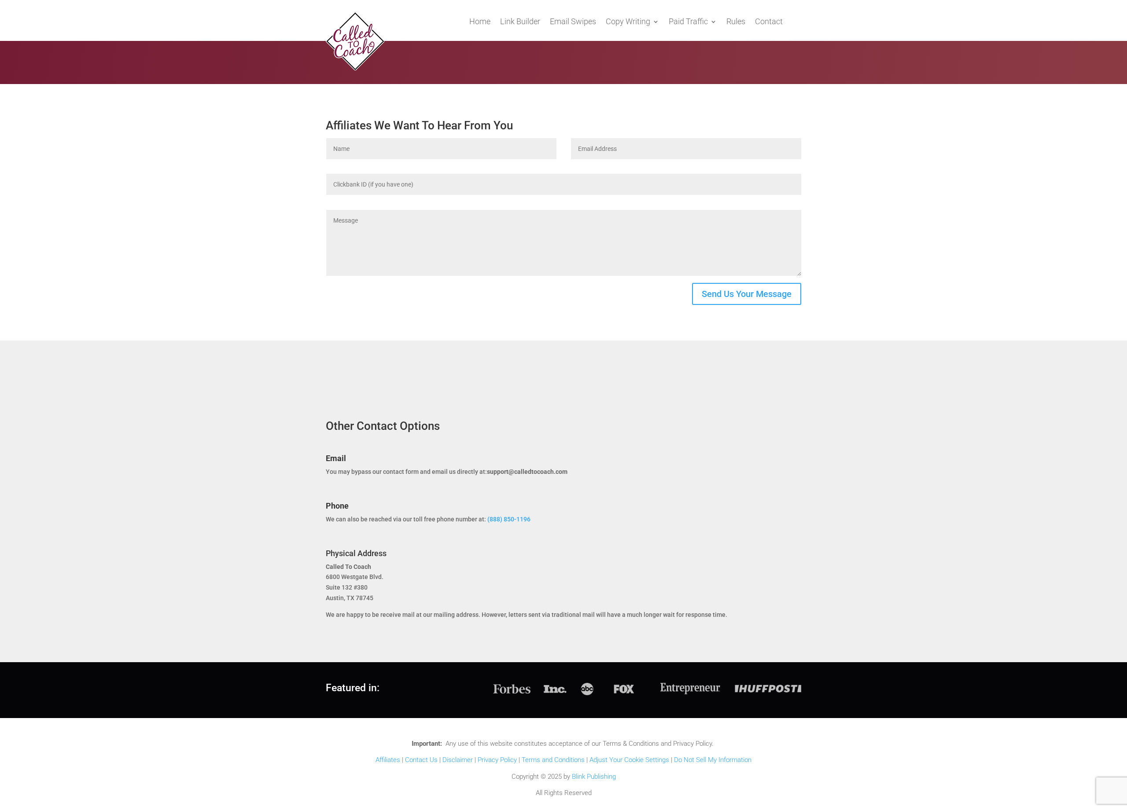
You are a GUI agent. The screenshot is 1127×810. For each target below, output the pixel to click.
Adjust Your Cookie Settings (629, 760)
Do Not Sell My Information (712, 760)
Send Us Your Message (747, 294)
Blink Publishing (594, 777)
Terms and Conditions (553, 760)
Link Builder (520, 22)
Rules (735, 22)
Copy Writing (628, 22)
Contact (769, 22)
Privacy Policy (497, 760)
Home (479, 22)
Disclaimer (457, 760)
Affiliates (388, 760)
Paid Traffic (688, 22)
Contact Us (421, 760)
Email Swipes (573, 22)
